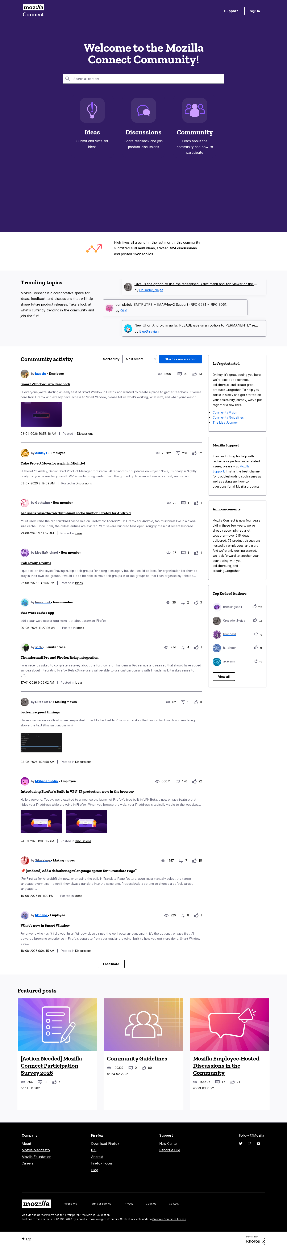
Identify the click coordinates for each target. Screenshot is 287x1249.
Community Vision (225, 412)
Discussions (143, 132)
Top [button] (28, 1239)
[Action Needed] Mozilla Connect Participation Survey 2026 (51, 1065)
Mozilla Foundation (36, 1157)
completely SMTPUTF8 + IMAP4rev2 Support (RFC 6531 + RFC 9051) (172, 304)
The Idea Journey (225, 422)
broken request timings (40, 712)
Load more (111, 964)
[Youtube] (258, 1143)
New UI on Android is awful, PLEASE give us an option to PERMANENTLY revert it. (200, 325)
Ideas (92, 132)
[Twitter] (241, 1143)
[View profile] (25, 374)
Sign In (255, 11)
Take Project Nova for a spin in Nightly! (53, 463)
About (26, 1143)
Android (97, 1157)
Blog (94, 1170)
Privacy (128, 1203)
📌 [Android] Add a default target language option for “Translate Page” (79, 870)
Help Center (168, 1143)
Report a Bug (169, 1150)
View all (224, 676)
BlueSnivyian (149, 331)
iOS (93, 1150)
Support (231, 11)
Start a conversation (180, 359)
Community (195, 132)
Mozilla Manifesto (36, 1150)
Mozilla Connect (33, 11)
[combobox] (143, 79)
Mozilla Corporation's (41, 1214)
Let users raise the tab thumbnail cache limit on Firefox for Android (76, 513)
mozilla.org (71, 1203)
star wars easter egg (37, 612)
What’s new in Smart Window (45, 925)
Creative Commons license (169, 1219)
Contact (174, 1203)
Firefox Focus (102, 1163)
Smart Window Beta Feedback (45, 384)
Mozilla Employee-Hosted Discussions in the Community (226, 1065)
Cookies (151, 1203)
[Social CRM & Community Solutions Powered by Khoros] (255, 1240)
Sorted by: (111, 359)
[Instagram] (249, 1143)
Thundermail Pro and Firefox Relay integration (60, 657)
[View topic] (57, 1024)
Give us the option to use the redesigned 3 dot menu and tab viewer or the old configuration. (207, 284)
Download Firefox (105, 1143)
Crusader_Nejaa (151, 290)
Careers (27, 1163)
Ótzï (123, 310)
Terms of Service (100, 1203)
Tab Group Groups (36, 563)
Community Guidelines (228, 417)
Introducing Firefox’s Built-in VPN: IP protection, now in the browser (77, 791)
